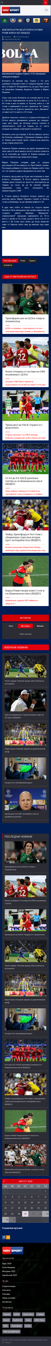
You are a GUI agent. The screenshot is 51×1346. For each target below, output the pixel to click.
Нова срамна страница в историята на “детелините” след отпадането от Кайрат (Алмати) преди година (23, 494)
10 (12, 1202)
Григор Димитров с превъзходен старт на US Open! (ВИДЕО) (24, 716)
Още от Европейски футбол (20, 277)
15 (45, 1202)
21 (38, 1208)
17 (12, 1208)
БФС (5, 1326)
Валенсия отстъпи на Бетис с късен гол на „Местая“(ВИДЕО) (24, 1170)
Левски (7, 1314)
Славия (40, 1314)
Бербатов (17, 1320)
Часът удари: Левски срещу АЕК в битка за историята (24, 682)
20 (32, 1208)
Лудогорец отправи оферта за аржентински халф (25, 750)
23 (5, 1214)
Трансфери (16, 1326)
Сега (11, 626)
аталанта (8, 265)
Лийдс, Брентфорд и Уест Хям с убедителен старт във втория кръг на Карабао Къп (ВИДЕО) (25, 1101)
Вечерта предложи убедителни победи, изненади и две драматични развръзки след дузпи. (25, 550)
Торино (32, 261)
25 (19, 1214)
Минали (40, 626)
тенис (28, 1320)
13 (32, 1202)
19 (25, 1208)
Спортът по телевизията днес (18, 782)
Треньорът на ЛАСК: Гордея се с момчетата (25, 934)
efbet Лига (39, 1320)
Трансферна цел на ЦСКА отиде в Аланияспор (20, 868)
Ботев (28, 1326)
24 (12, 1214)
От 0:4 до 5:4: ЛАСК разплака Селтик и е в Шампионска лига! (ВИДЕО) (23, 1066)
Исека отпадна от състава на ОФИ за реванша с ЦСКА (25, 902)
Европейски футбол (13, 39)
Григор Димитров (11, 1332)
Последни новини (18, 836)
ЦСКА (16, 1314)
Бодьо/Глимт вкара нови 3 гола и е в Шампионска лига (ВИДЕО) (21, 1136)
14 (38, 1202)
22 (45, 1208)
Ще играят (25, 626)
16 (5, 1208)
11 (19, 1202)
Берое (6, 1320)
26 (25, 1214)
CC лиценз (6, 1342)
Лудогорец (28, 1314)
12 (25, 1202)
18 (19, 1208)
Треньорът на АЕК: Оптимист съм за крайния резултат (22, 815)
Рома (23, 261)
